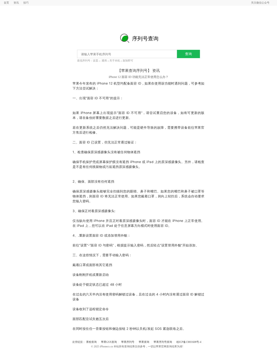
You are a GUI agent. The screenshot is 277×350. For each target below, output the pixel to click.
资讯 (16, 2)
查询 (188, 54)
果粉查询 (91, 342)
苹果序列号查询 (163, 342)
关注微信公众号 (260, 2)
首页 (6, 2)
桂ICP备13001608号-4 (188, 342)
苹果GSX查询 (109, 342)
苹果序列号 (127, 342)
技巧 (26, 2)
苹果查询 (144, 342)
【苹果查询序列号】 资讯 (138, 70)
